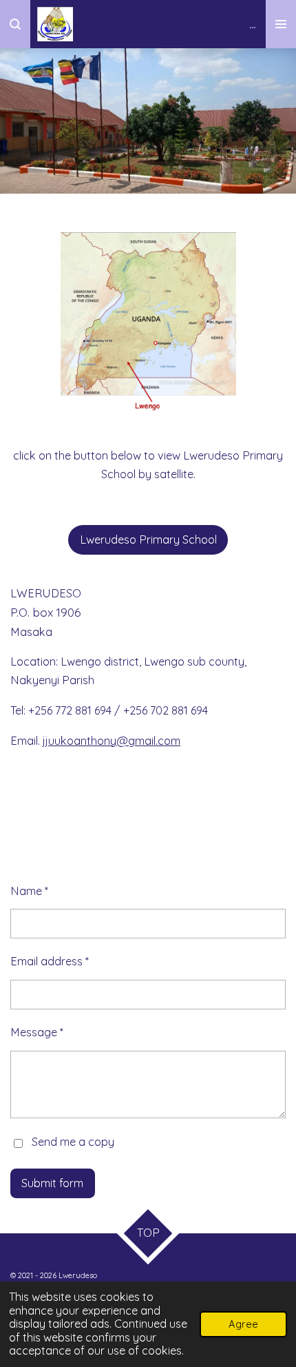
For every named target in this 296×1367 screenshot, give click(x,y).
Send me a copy (73, 1142)
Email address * (49, 961)
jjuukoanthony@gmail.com (111, 741)
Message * (36, 1032)
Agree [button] (243, 1323)
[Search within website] (15, 24)
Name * (29, 891)
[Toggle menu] (281, 24)
